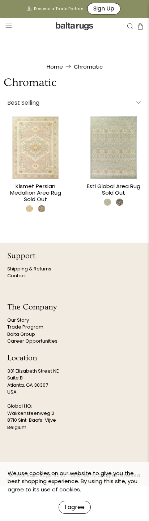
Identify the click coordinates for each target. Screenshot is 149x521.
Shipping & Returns (29, 268)
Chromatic (88, 66)
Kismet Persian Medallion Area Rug (35, 189)
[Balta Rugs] (74, 26)
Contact (16, 275)
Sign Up (103, 8)
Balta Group (21, 334)
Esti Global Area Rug (113, 186)
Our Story (18, 320)
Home (55, 66)
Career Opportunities (32, 341)
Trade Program (25, 327)
